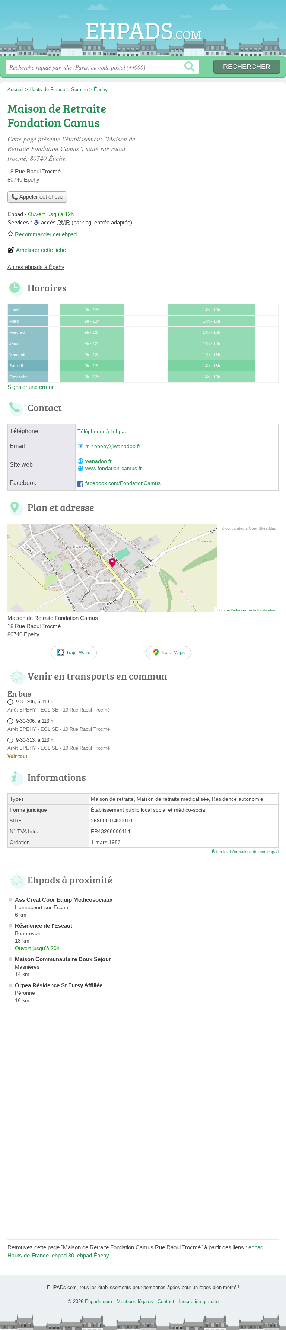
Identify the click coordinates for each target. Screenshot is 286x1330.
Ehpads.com (143, 31)
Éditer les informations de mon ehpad (245, 852)
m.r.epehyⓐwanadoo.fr (112, 446)
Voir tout (17, 756)
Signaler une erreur (30, 387)
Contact (166, 1301)
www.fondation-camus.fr (113, 468)
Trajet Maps (173, 652)
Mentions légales (135, 1301)
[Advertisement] (216, 151)
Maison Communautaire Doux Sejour (63, 959)
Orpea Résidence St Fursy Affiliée (58, 985)
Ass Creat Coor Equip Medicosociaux (63, 899)
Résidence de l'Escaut (43, 926)
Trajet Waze (78, 652)
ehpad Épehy (93, 1255)
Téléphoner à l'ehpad (102, 431)
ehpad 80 (63, 1255)
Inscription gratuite (199, 1301)
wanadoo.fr (98, 461)
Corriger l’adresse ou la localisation (246, 610)
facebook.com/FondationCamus (123, 483)
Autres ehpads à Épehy (35, 267)
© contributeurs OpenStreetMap (249, 528)
